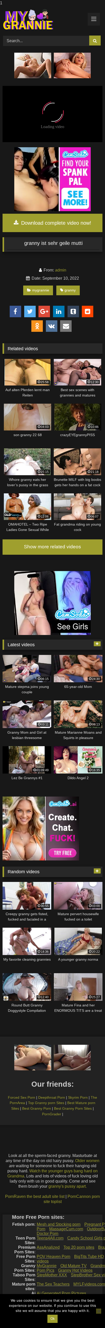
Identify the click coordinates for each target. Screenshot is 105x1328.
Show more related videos (52, 546)
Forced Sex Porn (21, 1097)
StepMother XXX (52, 1275)
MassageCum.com (66, 1229)
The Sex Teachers (53, 1284)
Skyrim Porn (78, 1097)
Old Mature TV (73, 1266)
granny (70, 290)
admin (60, 270)
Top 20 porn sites (78, 1247)
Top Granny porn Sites (46, 1103)
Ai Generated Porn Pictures (61, 1293)
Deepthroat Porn (51, 1097)
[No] (98, 1311)
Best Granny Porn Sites (73, 1108)
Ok (52, 1319)
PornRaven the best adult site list (34, 1196)
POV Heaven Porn (53, 1256)
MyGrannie (47, 1266)
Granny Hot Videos (75, 1270)
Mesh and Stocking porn (59, 1224)
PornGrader (51, 1114)
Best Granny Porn (36, 1108)
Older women (87, 1161)
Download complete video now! (55, 223)
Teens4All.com (50, 1238)
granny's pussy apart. (67, 1186)
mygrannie (40, 290)
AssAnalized (48, 1247)
